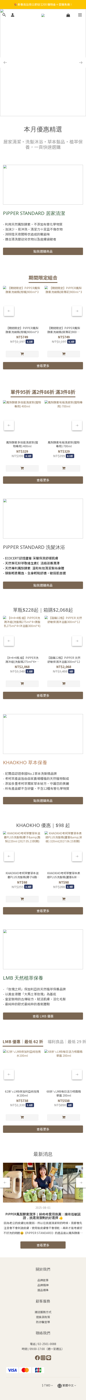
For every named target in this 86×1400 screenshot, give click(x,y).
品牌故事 (43, 1280)
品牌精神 (43, 1285)
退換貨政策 (43, 1317)
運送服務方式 (43, 1312)
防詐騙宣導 (43, 1322)
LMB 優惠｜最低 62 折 (23, 1041)
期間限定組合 (43, 277)
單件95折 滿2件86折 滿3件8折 (43, 391)
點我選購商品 (43, 251)
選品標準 (43, 1290)
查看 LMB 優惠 (43, 1016)
